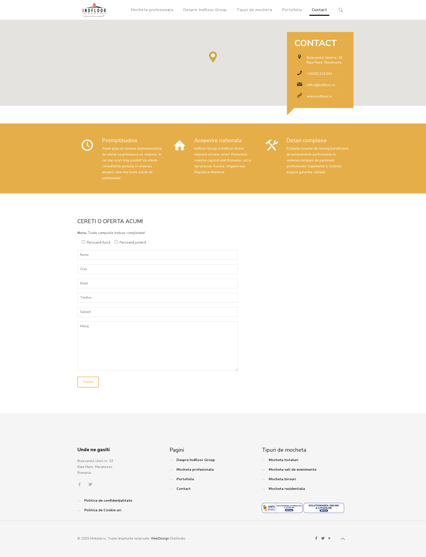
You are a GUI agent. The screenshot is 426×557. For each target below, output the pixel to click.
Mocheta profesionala (195, 469)
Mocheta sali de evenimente (292, 469)
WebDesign (160, 538)
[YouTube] (329, 538)
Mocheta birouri (282, 479)
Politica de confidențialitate (108, 500)
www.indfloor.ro (319, 96)
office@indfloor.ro (321, 85)
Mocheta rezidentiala (287, 488)
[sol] (323, 512)
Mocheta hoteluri (283, 460)
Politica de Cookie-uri (102, 510)
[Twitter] (323, 538)
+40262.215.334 (319, 73)
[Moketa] (94, 10)
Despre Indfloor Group (196, 460)
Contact (184, 488)
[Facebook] (316, 538)
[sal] (282, 512)
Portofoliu (185, 479)
